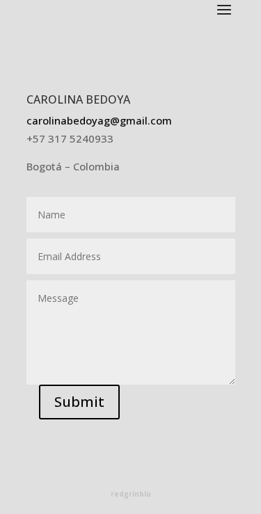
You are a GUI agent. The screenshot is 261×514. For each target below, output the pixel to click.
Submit (79, 401)
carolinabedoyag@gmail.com (99, 120)
